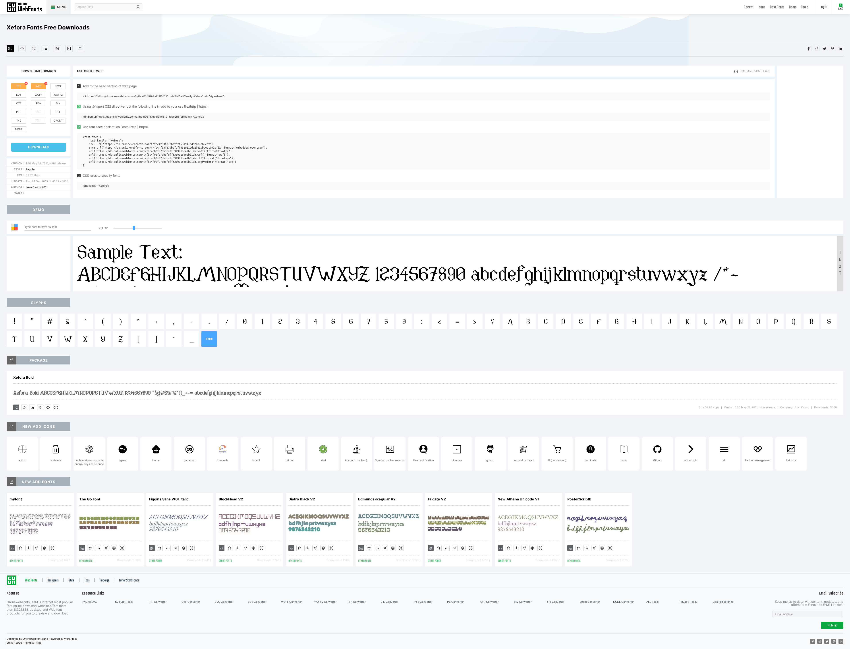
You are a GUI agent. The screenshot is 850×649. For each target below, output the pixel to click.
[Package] (57, 48)
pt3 (18, 112)
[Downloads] (32, 407)
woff (38, 94)
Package (104, 580)
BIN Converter (389, 601)
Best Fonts (777, 7)
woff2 (58, 94)
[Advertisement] (810, 132)
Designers (53, 580)
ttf (18, 86)
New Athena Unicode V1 (518, 499)
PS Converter (455, 601)
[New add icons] (11, 426)
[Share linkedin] (840, 48)
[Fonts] (80, 48)
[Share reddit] (816, 48)
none (19, 129)
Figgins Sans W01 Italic (168, 499)
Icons (761, 7)
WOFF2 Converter (325, 601)
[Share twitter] (824, 48)
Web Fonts (31, 580)
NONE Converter (623, 601)
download (38, 147)
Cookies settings (723, 601)
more (209, 339)
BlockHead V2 (231, 499)
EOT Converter (257, 601)
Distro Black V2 (301, 499)
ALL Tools (652, 601)
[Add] (10, 48)
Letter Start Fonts (129, 580)
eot (18, 94)
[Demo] (33, 48)
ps (38, 112)
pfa (38, 103)
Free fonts (26, 7)
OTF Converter (191, 601)
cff (58, 112)
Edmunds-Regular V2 (377, 499)
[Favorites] (22, 48)
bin (58, 103)
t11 (38, 120)
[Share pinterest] (832, 48)
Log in (823, 7)
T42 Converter (522, 601)
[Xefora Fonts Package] (11, 360)
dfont (58, 120)
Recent (748, 7)
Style (71, 580)
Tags (87, 580)
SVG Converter (224, 601)
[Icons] (69, 48)
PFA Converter (356, 601)
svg (58, 86)
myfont (16, 499)
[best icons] (11, 481)
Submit (832, 625)
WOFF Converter (291, 601)
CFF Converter (489, 601)
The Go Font (89, 499)
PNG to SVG (89, 601)
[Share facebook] (808, 48)
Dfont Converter (590, 601)
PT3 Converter (423, 601)
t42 (18, 120)
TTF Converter (157, 601)
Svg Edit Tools (124, 601)
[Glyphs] (45, 48)
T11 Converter (555, 601)
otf (18, 103)
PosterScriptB (579, 499)
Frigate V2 (437, 499)
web (38, 86)
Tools (805, 7)
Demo (793, 7)
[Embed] (48, 407)
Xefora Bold (23, 377)
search (138, 7)
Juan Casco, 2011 (37, 187)
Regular (30, 169)
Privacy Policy (688, 601)
